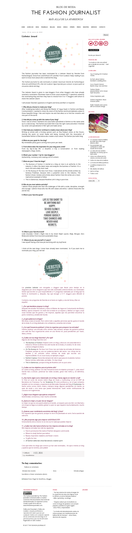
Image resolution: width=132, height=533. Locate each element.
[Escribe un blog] (36, 453)
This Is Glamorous (32, 180)
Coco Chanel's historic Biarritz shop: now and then (98, 85)
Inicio (54, 471)
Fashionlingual (27, 76)
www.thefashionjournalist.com (32, 505)
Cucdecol (66, 76)
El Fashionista (76, 384)
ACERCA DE (30, 27)
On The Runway (31, 171)
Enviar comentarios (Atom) (38, 474)
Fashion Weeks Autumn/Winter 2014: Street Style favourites (99, 91)
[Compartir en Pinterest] (42, 453)
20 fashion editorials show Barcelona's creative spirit (44, 441)
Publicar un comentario (31, 467)
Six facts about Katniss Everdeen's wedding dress (98, 80)
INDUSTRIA (86, 27)
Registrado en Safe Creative (32, 520)
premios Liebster (31, 288)
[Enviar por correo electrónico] (34, 453)
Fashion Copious (31, 358)
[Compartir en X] (38, 453)
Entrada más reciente (29, 471)
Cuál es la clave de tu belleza (99, 160)
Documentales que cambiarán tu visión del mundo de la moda (97, 146)
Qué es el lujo (94, 171)
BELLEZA (52, 27)
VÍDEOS (79, 27)
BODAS (59, 27)
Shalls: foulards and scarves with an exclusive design (98, 105)
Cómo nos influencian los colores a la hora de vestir (98, 157)
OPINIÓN (72, 27)
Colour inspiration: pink (97, 96)
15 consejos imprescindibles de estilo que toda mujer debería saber (99, 141)
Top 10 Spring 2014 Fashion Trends (99, 75)
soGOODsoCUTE (47, 76)
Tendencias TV (50, 382)
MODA (37, 27)
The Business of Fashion (34, 164)
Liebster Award (30, 92)
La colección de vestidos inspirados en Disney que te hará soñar (98, 152)
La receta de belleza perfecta (99, 163)
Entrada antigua (79, 471)
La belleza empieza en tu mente (98, 165)
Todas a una (94, 173)
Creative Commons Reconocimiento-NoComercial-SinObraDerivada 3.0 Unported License (36, 499)
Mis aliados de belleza (97, 169)
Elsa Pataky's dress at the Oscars (71, 132)
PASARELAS (44, 27)
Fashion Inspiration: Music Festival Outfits (98, 100)
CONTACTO (102, 27)
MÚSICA (65, 27)
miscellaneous (30, 455)
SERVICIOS (94, 27)
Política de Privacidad (30, 509)
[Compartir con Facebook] (40, 453)
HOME (23, 27)
